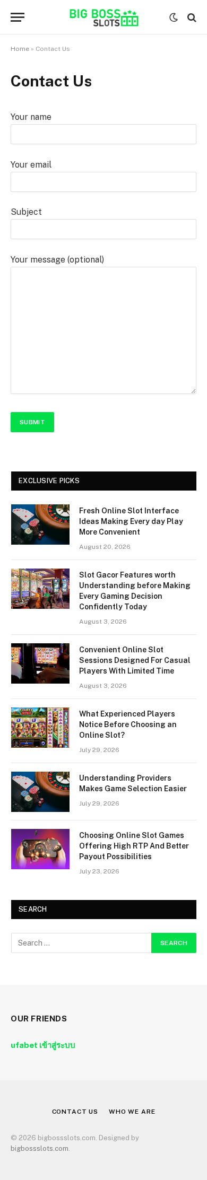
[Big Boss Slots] (103, 17)
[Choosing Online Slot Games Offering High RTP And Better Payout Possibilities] (40, 849)
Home (20, 49)
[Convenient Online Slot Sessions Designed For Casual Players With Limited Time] (40, 663)
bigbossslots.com (39, 1148)
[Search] (190, 17)
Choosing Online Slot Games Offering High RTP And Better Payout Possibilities (134, 846)
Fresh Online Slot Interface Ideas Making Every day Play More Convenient (131, 521)
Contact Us (75, 1111)
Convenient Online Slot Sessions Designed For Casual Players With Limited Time (135, 660)
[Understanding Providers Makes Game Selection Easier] (40, 792)
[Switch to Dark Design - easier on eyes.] (173, 17)
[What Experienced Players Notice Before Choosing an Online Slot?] (40, 727)
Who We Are (132, 1111)
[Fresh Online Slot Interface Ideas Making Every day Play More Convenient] (40, 524)
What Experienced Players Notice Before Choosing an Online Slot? (128, 724)
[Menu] (17, 17)
